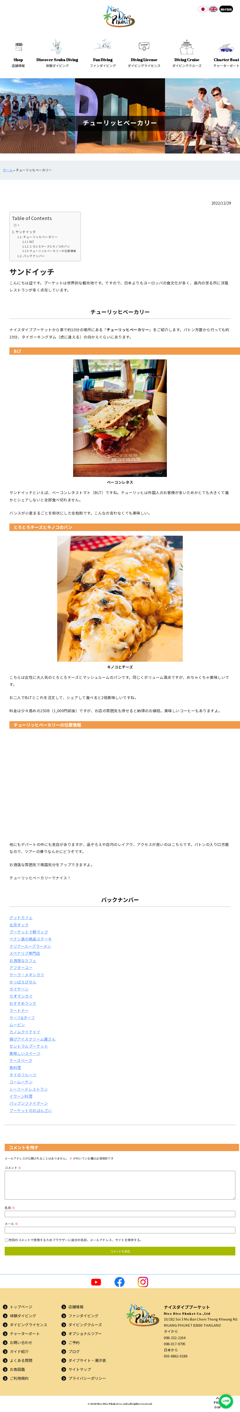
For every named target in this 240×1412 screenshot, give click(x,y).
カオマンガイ (21, 996)
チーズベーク (20, 1060)
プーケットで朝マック (28, 932)
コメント (13, 1167)
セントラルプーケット (28, 1046)
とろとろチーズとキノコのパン (50, 246)
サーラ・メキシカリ (26, 974)
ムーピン (17, 1024)
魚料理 (15, 1067)
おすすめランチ (22, 1003)
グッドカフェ (21, 917)
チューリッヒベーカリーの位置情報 (53, 251)
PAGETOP (217, 1404)
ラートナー (19, 1010)
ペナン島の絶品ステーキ (30, 939)
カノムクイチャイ (24, 1031)
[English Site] (213, 11)
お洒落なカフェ (22, 960)
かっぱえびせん (22, 982)
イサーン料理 (20, 1096)
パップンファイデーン (28, 1103)
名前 (10, 1207)
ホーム (8, 170)
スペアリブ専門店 (24, 953)
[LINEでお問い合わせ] (226, 1401)
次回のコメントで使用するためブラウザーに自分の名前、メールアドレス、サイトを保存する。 (75, 1240)
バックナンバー (34, 256)
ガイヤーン (18, 989)
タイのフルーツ (22, 1075)
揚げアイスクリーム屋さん (32, 1039)
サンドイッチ (25, 231)
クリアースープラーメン (30, 946)
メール (11, 1223)
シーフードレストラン (28, 1089)
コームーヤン (21, 1082)
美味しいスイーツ (24, 1053)
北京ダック (19, 925)
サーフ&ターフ (22, 1017)
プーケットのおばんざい (30, 1110)
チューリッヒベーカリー (40, 237)
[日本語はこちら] (203, 11)
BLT (32, 242)
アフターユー (21, 967)
